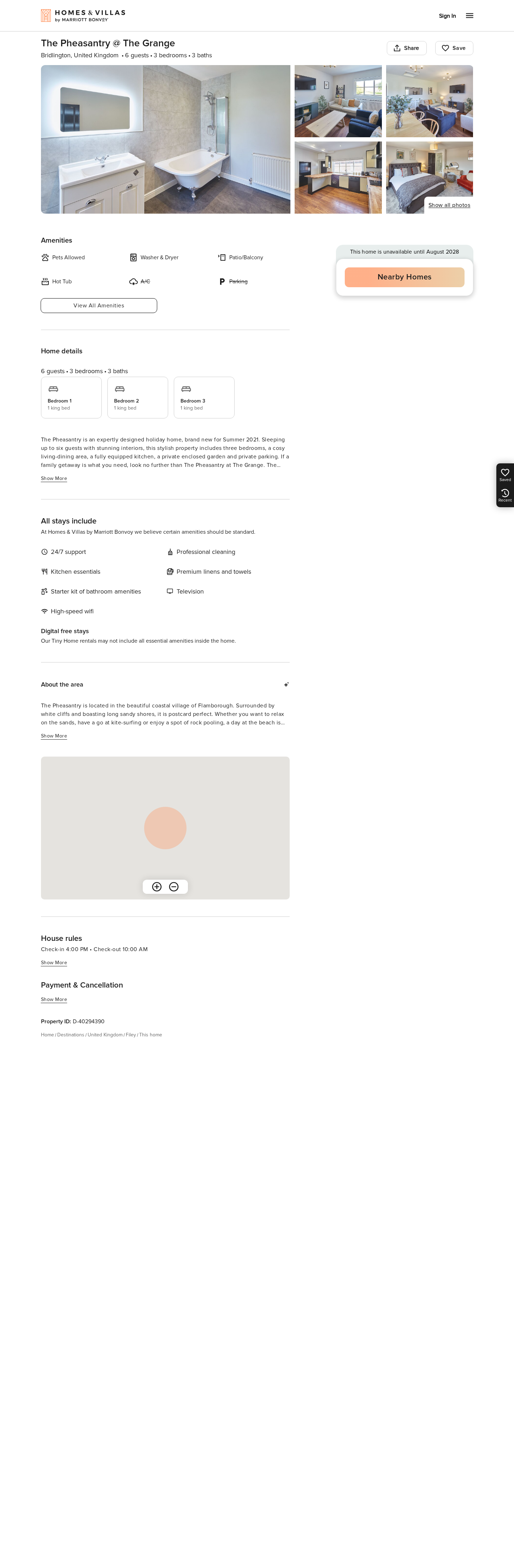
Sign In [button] (447, 15)
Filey (131, 1035)
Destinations (70, 1035)
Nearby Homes (405, 277)
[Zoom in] (157, 886)
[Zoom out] (173, 886)
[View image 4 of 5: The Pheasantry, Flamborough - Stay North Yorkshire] (338, 177)
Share (411, 48)
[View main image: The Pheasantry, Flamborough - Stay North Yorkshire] (166, 139)
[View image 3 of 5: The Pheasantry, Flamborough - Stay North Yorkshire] (429, 101)
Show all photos (450, 205)
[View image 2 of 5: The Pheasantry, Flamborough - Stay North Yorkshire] (338, 101)
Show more (54, 478)
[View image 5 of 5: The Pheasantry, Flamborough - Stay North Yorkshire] (429, 177)
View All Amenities (98, 305)
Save (459, 48)
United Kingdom (105, 1035)
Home (47, 1035)
